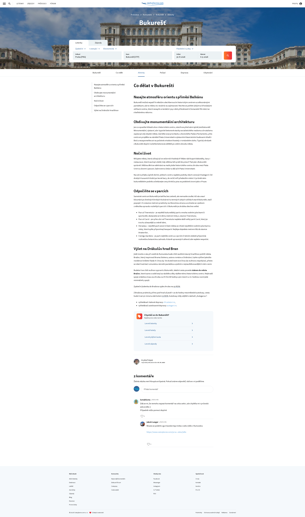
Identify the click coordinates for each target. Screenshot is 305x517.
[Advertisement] (110, 137)
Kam (127, 54)
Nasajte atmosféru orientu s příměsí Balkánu (109, 86)
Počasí (162, 72)
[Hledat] (10, 3)
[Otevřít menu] (5, 3)
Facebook (156, 479)
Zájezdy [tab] (98, 42)
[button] (81, 48)
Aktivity (141, 72)
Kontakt (198, 483)
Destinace (72, 483)
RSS (154, 494)
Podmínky (199, 513)
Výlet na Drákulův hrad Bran (106, 110)
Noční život (99, 100)
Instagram (156, 486)
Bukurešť (97, 72)
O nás (197, 479)
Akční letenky (73, 479)
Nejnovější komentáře (118, 479)
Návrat (202, 54)
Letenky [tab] (78, 42)
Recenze (71, 501)
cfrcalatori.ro (169, 302)
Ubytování (207, 72)
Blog (70, 497)
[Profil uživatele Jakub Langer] (142, 424)
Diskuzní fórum (116, 483)
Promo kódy (73, 505)
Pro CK (198, 490)
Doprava (184, 72)
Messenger (156, 483)
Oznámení (232, 513)
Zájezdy (71, 494)
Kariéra (198, 486)
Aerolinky (72, 490)
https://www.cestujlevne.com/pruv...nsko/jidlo (166, 432)
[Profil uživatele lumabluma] (136, 401)
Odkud (77, 54)
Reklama (224, 513)
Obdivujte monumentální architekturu (104, 94)
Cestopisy (114, 486)
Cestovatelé (115, 490)
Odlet (178, 54)
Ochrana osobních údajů (212, 513)
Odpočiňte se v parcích (104, 105)
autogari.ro (172, 305)
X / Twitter (156, 490)
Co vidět (119, 72)
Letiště (71, 486)
